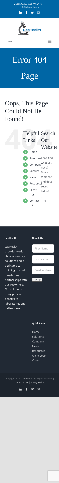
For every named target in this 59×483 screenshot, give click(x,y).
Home (33, 152)
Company (35, 164)
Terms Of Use (21, 382)
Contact (37, 360)
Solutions (35, 158)
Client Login (39, 355)
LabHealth (27, 378)
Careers (34, 171)
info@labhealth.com (29, 7)
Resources (36, 183)
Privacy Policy (37, 382)
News (33, 177)
